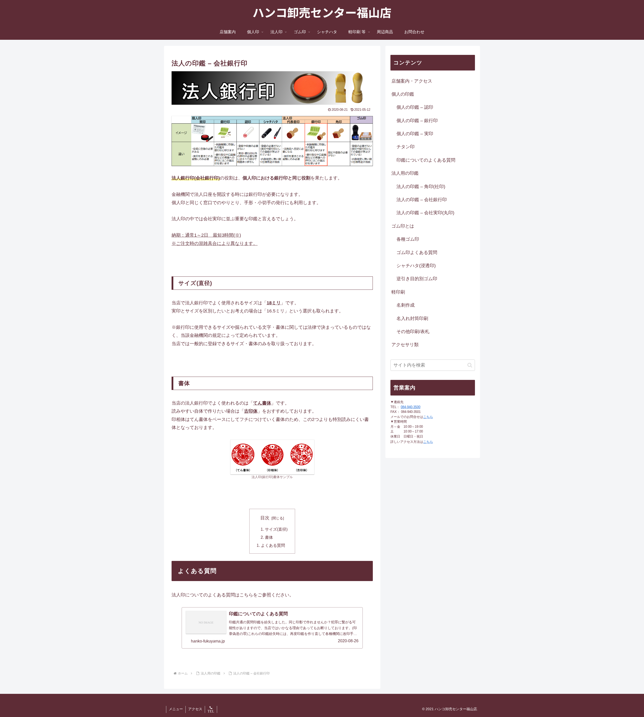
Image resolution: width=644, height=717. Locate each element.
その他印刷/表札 (412, 331)
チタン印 (405, 146)
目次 (264, 517)
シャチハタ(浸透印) (416, 265)
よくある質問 (273, 545)
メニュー (176, 709)
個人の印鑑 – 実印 (414, 133)
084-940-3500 (410, 407)
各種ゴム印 (407, 239)
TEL (211, 711)
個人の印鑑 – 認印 (414, 107)
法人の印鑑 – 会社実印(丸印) (425, 212)
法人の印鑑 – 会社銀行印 (421, 199)
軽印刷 (398, 292)
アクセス (195, 709)
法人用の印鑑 (405, 173)
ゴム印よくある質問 (416, 252)
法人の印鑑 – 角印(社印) (420, 186)
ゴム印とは (402, 226)
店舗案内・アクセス (411, 81)
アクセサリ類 (405, 344)
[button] (469, 365)
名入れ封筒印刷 (412, 318)
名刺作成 (405, 305)
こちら (428, 417)
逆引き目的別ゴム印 (416, 278)
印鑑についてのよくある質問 (425, 160)
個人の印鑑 (402, 94)
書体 (269, 537)
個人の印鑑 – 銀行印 (417, 120)
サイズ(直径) (276, 529)
